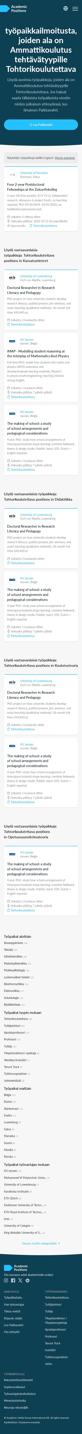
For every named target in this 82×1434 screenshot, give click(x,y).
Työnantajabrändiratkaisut (20, 1394)
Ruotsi (10, 1102)
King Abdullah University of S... (24, 1233)
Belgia (33, 343)
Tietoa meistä (12, 1311)
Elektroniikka (14, 991)
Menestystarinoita (15, 1400)
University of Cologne (18, 1226)
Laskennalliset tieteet (19, 977)
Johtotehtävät (14, 1081)
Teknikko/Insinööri (16, 1060)
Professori (12, 1039)
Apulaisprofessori (16, 1032)
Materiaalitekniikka (17, 963)
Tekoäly (10, 950)
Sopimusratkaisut (14, 1387)
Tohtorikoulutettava (44, 226)
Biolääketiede (14, 1004)
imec (8, 1219)
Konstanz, (26, 177)
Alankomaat (13, 1108)
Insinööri (50, 1350)
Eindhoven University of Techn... (25, 1205)
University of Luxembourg (36, 276)
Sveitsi (10, 1115)
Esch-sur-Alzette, (31, 280)
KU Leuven (26, 339)
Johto (48, 1364)
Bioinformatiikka (16, 984)
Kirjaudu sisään (13, 1318)
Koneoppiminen (15, 943)
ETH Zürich (12, 1198)
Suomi (9, 1143)
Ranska (10, 1156)
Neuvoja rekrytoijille (16, 1407)
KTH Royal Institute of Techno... (25, 1212)
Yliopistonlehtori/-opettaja (21, 1053)
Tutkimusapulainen (17, 1074)
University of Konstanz (34, 173)
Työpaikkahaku (13, 1297)
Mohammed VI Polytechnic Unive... (27, 1178)
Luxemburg (48, 280)
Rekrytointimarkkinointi (18, 1380)
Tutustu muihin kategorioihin (40, 1243)
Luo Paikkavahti (43, 125)
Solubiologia (13, 998)
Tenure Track (13, 1067)
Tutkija (10, 1046)
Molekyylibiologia (16, 970)
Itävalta (10, 1150)
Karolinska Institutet (18, 1191)
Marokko (11, 1136)
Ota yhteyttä (12, 1332)
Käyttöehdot (10, 1422)
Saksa (36, 177)
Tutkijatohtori (14, 1026)
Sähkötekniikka (15, 956)
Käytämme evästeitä (29, 1422)
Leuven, (25, 343)
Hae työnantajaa (14, 1304)
